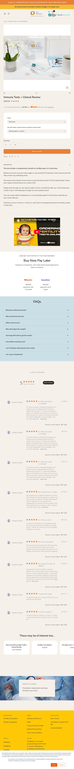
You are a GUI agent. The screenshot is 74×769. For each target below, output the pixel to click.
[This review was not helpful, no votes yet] (65, 425)
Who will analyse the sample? (16, 329)
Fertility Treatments (10, 722)
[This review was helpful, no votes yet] (62, 425)
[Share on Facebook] (9, 156)
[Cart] (53, 12)
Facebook (7, 742)
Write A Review (48, 382)
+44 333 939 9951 (56, 728)
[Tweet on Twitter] (15, 156)
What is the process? (13, 323)
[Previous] (4, 93)
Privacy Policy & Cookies (35, 726)
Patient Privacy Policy (34, 729)
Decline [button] (62, 765)
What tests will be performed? (16, 310)
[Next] (69, 93)
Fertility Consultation (44, 645)
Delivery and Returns (34, 718)
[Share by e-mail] (18, 156)
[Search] (8, 14)
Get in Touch (55, 718)
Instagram (7, 746)
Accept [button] (54, 765)
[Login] (49, 11)
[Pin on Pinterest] (12, 156)
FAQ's (29, 722)
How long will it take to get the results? (19, 335)
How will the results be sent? (15, 342)
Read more (43, 419)
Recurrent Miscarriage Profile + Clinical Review (16, 646)
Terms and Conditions (34, 733)
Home (5, 21)
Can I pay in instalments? (14, 354)
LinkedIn (6, 750)
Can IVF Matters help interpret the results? (20, 348)
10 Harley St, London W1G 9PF (59, 723)
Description (8, 164)
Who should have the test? (15, 316)
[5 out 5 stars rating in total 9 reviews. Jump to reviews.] (15, 101)
